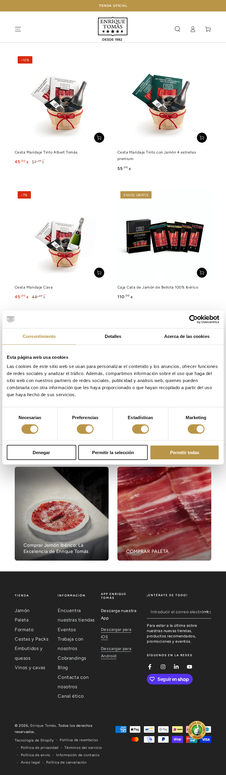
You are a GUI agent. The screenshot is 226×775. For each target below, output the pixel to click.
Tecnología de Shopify (34, 740)
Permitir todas (184, 452)
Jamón (22, 610)
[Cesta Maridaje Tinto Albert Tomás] (62, 100)
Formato (24, 629)
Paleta (22, 620)
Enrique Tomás (43, 726)
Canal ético (71, 696)
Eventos (67, 629)
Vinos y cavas (30, 667)
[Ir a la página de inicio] (113, 29)
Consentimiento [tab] (39, 336)
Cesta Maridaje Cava (34, 287)
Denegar (41, 452)
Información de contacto (77, 755)
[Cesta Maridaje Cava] (62, 235)
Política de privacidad (40, 748)
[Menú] (18, 29)
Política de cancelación (66, 762)
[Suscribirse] (208, 611)
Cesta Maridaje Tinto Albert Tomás (46, 152)
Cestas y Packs (31, 639)
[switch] (85, 429)
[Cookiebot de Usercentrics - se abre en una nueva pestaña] (193, 319)
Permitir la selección (113, 452)
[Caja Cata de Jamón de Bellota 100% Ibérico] (164, 235)
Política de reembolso (79, 740)
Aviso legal (30, 762)
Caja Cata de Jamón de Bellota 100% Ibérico (157, 287)
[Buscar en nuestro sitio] (177, 29)
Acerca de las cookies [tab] (187, 336)
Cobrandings (72, 658)
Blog (63, 667)
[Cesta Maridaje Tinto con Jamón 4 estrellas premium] (164, 100)
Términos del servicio (83, 748)
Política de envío (35, 755)
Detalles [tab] (113, 336)
